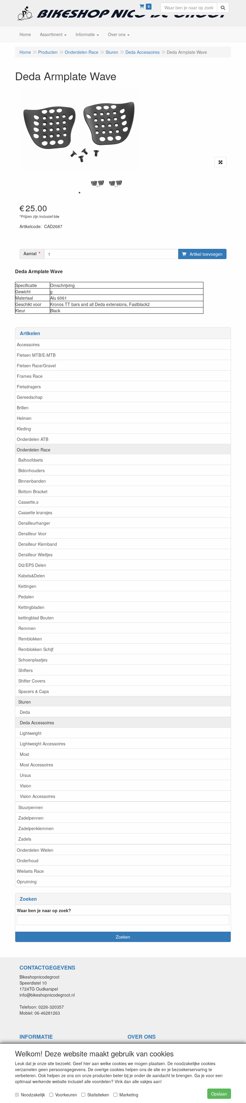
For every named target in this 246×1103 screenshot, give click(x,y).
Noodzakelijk (33, 1095)
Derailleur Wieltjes (35, 555)
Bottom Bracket (32, 491)
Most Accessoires (36, 765)
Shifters (25, 670)
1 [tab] (79, 193)
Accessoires (28, 344)
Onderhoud (27, 860)
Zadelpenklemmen (36, 828)
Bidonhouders (31, 470)
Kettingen (27, 586)
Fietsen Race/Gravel (36, 365)
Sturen (24, 702)
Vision (25, 786)
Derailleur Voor (32, 533)
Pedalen (26, 597)
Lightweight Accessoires (42, 744)
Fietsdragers (29, 386)
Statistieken (98, 1095)
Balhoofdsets (30, 460)
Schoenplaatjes (32, 660)
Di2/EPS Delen (32, 565)
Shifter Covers (31, 681)
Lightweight (30, 733)
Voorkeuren (66, 1095)
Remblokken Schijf (35, 649)
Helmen (24, 418)
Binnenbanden (32, 481)
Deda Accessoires (37, 723)
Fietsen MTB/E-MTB (36, 355)
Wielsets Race (30, 871)
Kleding (24, 429)
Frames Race (30, 376)
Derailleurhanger (34, 523)
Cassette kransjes (35, 512)
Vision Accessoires (37, 796)
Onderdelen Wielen (35, 850)
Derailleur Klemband (37, 544)
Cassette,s (28, 502)
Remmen (27, 628)
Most (24, 754)
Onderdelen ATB (32, 439)
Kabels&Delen (31, 576)
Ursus (25, 775)
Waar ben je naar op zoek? (44, 910)
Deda (25, 712)
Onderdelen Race (33, 450)
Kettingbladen (31, 607)
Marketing (128, 1095)
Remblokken (30, 639)
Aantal (30, 253)
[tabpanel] (97, 183)
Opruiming (27, 881)
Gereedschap (30, 397)
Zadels (24, 839)
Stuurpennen (30, 807)
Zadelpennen (31, 818)
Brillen (22, 408)
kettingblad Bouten (36, 618)
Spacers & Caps (33, 691)
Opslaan (219, 1094)
